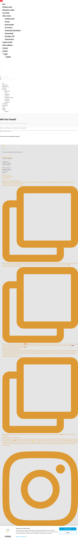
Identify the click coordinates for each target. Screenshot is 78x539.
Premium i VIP (9, 36)
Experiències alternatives (13, 30)
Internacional (9, 33)
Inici (3, 4)
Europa (7, 21)
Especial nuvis (9, 39)
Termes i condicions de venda (8, 176)
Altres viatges (6, 15)
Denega (67, 532)
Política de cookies (6, 178)
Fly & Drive (8, 27)
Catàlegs (5, 51)
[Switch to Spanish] (8, 57)
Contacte (5, 48)
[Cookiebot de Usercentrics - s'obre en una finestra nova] (8, 537)
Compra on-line (7, 42)
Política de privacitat (6, 175)
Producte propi (7, 7)
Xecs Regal (5, 13)
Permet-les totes (67, 528)
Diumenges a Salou (8, 10)
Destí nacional (9, 24)
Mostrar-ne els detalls (20, 536)
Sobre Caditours (7, 45)
